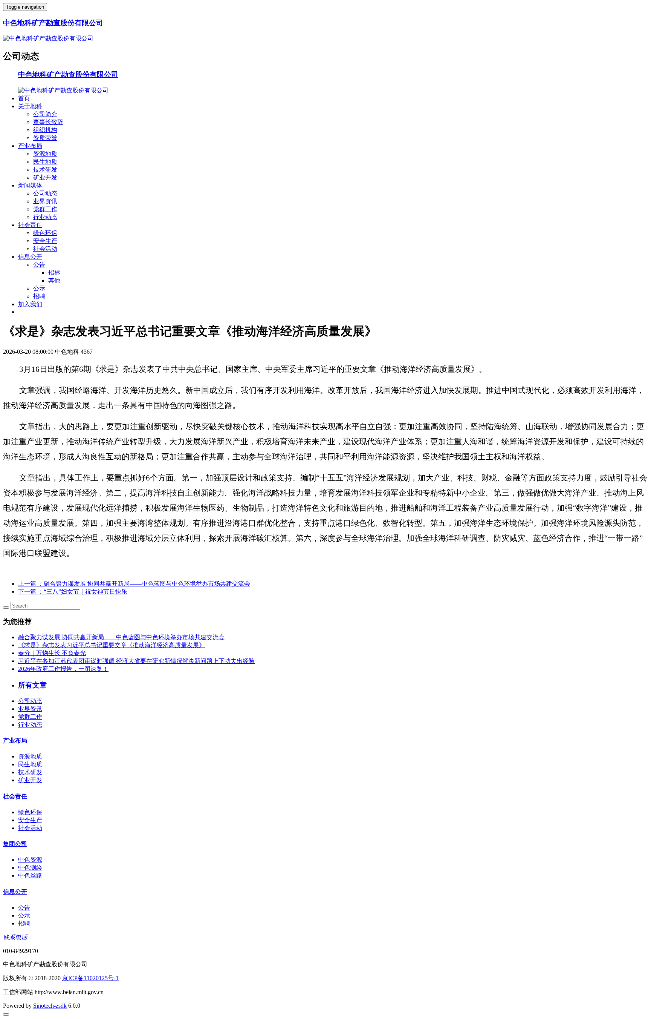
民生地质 (45, 161)
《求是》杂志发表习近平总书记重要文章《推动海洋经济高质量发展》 (111, 645)
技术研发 (45, 169)
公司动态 (45, 193)
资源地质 (45, 153)
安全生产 (45, 241)
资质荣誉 (45, 138)
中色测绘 (30, 867)
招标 (54, 272)
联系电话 (15, 937)
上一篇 (134, 583)
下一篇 (72, 591)
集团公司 (15, 844)
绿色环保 (45, 233)
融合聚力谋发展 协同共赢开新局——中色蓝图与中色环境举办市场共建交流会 (121, 637)
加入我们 (30, 304)
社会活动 (45, 249)
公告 (39, 264)
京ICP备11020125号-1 (90, 978)
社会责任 (30, 225)
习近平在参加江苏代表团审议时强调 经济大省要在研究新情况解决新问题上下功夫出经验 (136, 661)
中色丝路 (30, 875)
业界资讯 (45, 201)
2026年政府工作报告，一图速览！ (63, 669)
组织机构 (45, 130)
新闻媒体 (30, 185)
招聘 (39, 296)
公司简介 (45, 114)
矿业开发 (45, 177)
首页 (24, 98)
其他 (54, 280)
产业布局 (30, 146)
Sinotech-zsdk (50, 1005)
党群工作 (45, 209)
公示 (39, 288)
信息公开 (30, 256)
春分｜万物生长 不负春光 (52, 653)
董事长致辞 (48, 122)
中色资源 (30, 859)
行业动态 (45, 217)
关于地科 (30, 106)
